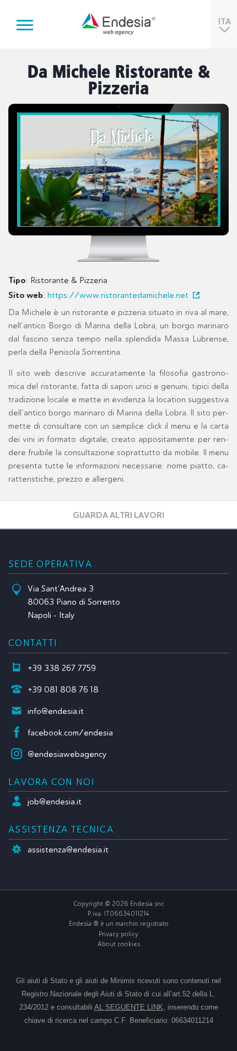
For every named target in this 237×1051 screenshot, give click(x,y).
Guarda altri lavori (118, 514)
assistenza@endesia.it (68, 850)
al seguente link (128, 1007)
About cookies (119, 944)
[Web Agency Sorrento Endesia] (118, 24)
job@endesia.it (55, 802)
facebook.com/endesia (70, 733)
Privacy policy (118, 934)
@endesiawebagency (67, 754)
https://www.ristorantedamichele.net (117, 295)
